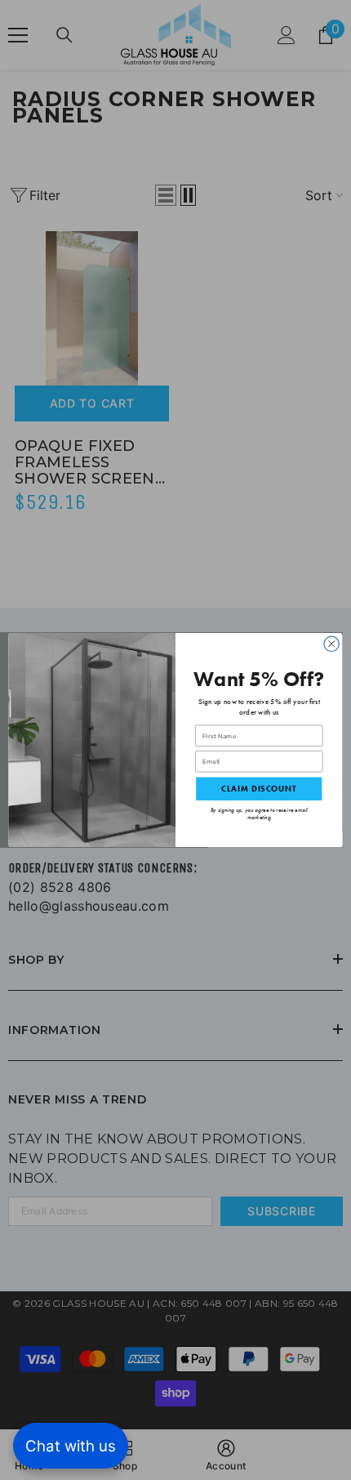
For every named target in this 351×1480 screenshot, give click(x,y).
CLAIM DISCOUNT (258, 789)
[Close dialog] (331, 643)
